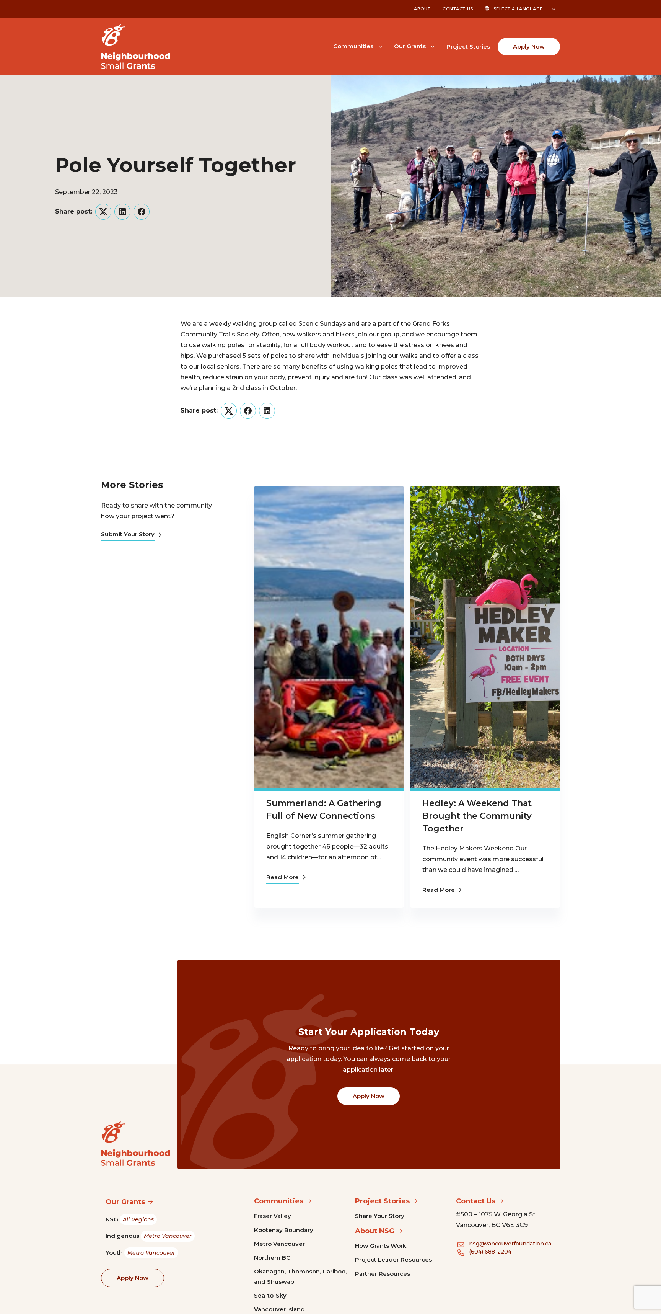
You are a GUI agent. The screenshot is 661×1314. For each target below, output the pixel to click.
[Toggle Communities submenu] (380, 46)
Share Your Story (379, 1215)
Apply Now (529, 46)
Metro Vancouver (279, 1243)
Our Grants (410, 46)
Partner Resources (382, 1273)
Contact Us (458, 8)
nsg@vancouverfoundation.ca (510, 1243)
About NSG (374, 1231)
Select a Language (518, 8)
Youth (140, 1252)
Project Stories (468, 46)
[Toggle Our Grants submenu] (433, 46)
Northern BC (272, 1257)
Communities (353, 46)
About (422, 8)
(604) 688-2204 (490, 1251)
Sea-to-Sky (270, 1295)
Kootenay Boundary (283, 1230)
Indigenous (149, 1235)
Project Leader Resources (393, 1259)
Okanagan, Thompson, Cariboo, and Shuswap (300, 1276)
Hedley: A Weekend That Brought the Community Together (477, 816)
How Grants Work (380, 1245)
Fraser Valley (272, 1215)
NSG (130, 1219)
